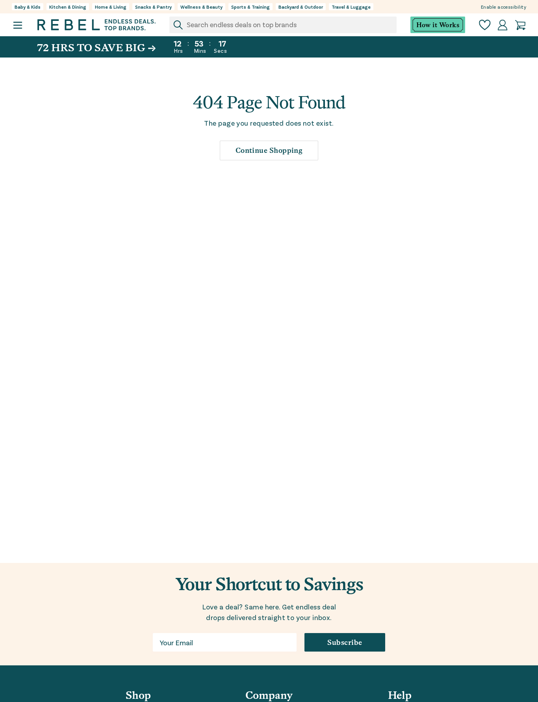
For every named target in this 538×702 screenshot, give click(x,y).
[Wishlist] (485, 25)
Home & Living (110, 6)
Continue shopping (269, 150)
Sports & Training (250, 6)
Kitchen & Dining (67, 6)
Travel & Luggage (351, 6)
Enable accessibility (503, 6)
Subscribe (344, 642)
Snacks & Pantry (153, 6)
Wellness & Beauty (201, 6)
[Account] (502, 25)
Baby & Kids (28, 6)
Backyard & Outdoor (300, 6)
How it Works (437, 25)
